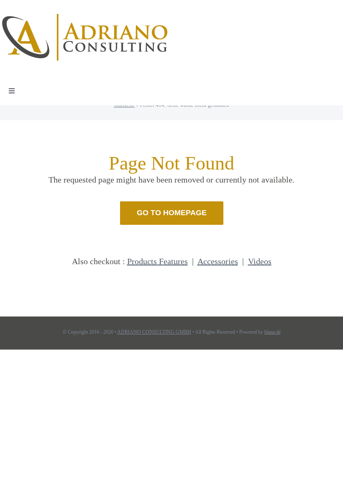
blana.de (272, 332)
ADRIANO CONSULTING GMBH (154, 332)
